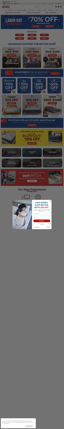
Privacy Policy (7, 423)
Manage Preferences (29, 426)
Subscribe (41, 220)
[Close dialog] (50, 201)
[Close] (34, 419)
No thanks (42, 224)
